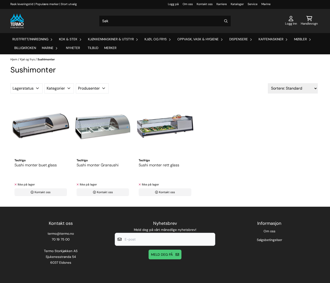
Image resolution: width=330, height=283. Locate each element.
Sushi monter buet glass (35, 165)
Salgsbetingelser (269, 240)
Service (253, 4)
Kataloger (237, 4)
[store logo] (17, 21)
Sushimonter (46, 59)
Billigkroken (25, 48)
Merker (110, 48)
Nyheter (73, 48)
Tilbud (93, 48)
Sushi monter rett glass (159, 165)
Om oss (188, 4)
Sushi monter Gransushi (98, 165)
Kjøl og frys (28, 59)
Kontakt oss (205, 4)
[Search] (226, 21)
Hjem (14, 59)
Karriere (221, 4)
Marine (266, 4)
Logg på (173, 4)
